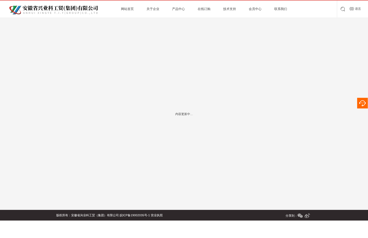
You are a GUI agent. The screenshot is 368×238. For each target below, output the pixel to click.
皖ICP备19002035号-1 (135, 215)
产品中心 (178, 9)
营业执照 (157, 215)
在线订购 (204, 9)
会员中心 (255, 9)
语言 (358, 8)
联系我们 (280, 9)
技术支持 (229, 9)
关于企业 (153, 9)
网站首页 (127, 9)
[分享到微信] (300, 215)
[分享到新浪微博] (307, 215)
